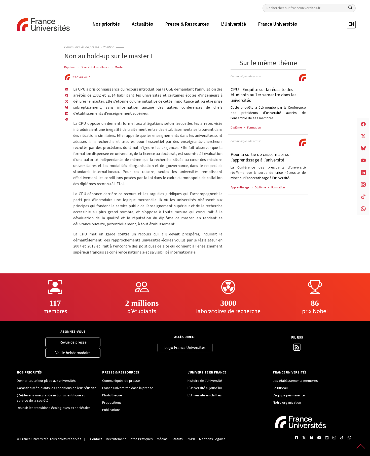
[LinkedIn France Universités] (66, 113)
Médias (162, 439)
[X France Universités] (66, 101)
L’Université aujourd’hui (205, 388)
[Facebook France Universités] (66, 95)
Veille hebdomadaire (73, 353)
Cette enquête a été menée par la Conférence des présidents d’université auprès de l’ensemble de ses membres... (268, 113)
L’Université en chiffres (205, 395)
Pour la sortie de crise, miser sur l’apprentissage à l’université (261, 157)
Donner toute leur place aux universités (46, 380)
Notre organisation (287, 402)
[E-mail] (66, 89)
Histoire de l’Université (205, 380)
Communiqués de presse (81, 47)
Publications (111, 409)
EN (351, 24)
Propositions (112, 402)
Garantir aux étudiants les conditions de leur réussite (56, 388)
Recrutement (116, 439)
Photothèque (112, 395)
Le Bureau (280, 388)
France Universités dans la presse (127, 388)
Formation (254, 127)
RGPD (191, 439)
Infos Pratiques (141, 439)
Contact (96, 439)
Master (119, 67)
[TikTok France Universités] (342, 438)
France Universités (34, 439)
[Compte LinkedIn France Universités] (326, 438)
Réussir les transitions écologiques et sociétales (54, 407)
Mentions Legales (212, 439)
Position (108, 47)
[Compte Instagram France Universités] (334, 438)
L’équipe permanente (289, 395)
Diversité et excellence (95, 67)
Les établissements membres (295, 380)
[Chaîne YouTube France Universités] (319, 438)
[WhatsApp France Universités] (349, 438)
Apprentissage (240, 187)
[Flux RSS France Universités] (297, 348)
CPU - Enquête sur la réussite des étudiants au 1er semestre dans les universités (264, 95)
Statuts (177, 439)
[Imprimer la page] (66, 119)
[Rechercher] (350, 8)
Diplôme (69, 67)
